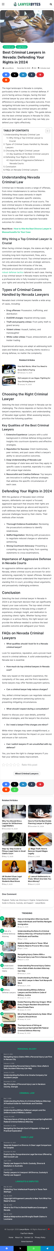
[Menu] (3, 5)
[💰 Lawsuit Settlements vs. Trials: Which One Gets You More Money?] (40, 867)
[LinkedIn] (23, 74)
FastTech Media (27, 1233)
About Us (18, 1237)
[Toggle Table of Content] (46, 131)
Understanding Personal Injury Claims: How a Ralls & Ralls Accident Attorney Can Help (34, 968)
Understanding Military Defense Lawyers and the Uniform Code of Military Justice (32, 992)
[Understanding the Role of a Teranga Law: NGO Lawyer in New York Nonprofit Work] (9, 981)
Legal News (21, 47)
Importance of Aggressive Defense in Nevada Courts (27, 162)
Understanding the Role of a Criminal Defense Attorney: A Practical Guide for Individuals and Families (34, 933)
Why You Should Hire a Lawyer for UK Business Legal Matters (12, 823)
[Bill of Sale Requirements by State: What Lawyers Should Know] (9, 1017)
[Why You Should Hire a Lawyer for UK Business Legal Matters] (14, 811)
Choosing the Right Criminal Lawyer (23, 150)
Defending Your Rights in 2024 (20, 157)
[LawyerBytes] (27, 4)
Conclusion (11, 166)
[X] (14, 74)
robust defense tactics (12, 272)
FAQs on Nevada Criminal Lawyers (21, 169)
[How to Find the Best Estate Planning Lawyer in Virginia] (40, 811)
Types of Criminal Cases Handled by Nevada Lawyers (27, 146)
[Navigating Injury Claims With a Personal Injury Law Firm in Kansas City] (9, 958)
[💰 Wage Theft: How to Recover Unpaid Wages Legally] (40, 839)
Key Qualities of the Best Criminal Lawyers (29, 154)
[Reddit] (6, 80)
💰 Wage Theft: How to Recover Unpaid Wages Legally (38, 851)
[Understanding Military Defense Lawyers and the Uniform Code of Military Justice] (9, 993)
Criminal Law (9, 47)
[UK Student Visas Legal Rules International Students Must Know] (14, 867)
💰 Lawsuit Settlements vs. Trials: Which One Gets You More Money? (39, 878)
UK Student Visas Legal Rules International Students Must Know (12, 878)
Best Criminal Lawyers (27, 773)
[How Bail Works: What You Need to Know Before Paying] (9, 369)
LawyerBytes (9, 68)
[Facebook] (6, 74)
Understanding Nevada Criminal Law (22, 134)
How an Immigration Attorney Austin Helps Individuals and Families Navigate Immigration (35, 921)
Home (11, 1237)
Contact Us (28, 1237)
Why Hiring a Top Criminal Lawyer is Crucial (26, 139)
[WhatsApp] (14, 789)
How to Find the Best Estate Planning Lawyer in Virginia (39, 822)
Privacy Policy (40, 1237)
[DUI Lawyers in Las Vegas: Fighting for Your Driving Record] (9, 381)
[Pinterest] (40, 74)
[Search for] (51, 5)
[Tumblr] (31, 74)
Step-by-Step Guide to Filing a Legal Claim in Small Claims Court (14, 851)
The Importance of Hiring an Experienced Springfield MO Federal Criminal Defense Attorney (33, 1028)
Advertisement (27, 1241)
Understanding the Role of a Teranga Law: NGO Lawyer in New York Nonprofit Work (35, 980)
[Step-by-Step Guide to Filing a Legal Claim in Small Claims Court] (14, 839)
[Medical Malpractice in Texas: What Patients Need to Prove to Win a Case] (9, 946)
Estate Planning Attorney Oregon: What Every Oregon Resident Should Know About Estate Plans (34, 1004)
